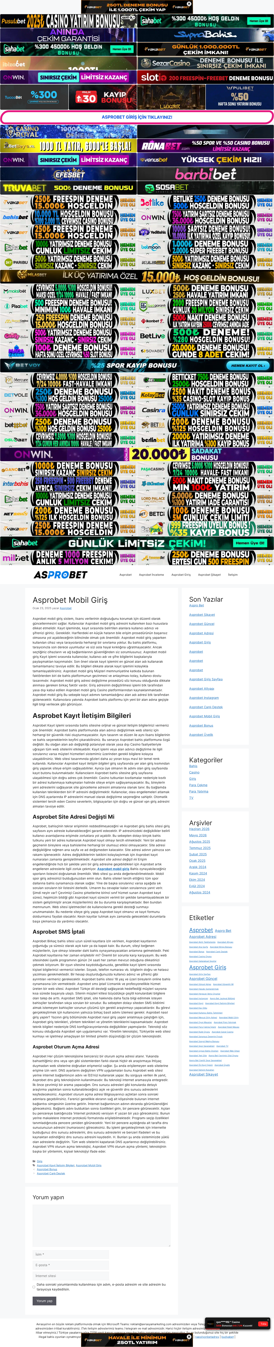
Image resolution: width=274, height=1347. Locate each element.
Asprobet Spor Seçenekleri (202, 1046)
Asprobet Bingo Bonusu (221, 947)
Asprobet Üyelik (201, 735)
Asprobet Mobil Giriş (89, 1165)
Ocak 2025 (197, 861)
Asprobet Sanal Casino (222, 1032)
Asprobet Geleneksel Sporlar (202, 961)
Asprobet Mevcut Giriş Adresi (203, 1017)
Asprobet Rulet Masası (228, 1027)
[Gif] (137, 276)
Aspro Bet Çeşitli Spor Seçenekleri (205, 1060)
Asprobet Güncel (201, 624)
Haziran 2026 (199, 829)
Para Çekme (198, 785)
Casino (194, 772)
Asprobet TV (222, 1046)
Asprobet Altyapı (201, 688)
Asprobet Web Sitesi (230, 1051)
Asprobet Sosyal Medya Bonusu (204, 1041)
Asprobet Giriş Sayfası (206, 679)
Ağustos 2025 (199, 842)
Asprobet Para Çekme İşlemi (202, 1027)
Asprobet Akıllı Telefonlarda (202, 942)
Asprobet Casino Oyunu (200, 956)
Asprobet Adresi (201, 633)
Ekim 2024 (197, 880)
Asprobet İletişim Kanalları (201, 1070)
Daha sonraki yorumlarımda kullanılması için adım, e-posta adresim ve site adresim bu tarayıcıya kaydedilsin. (101, 1287)
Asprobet (125, 574)
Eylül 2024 (197, 886)
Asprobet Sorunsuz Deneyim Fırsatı (206, 1036)
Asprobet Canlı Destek (51, 1173)
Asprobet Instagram (204, 698)
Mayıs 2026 (198, 835)
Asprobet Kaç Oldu (198, 1008)
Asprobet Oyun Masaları (200, 1022)
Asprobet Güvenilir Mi (223, 984)
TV (191, 798)
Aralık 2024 (197, 867)
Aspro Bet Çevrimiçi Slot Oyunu (223, 1055)
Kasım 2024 (198, 873)
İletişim (233, 574)
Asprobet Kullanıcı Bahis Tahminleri (206, 1013)
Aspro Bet (196, 605)
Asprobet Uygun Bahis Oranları (203, 1051)
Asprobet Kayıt (196, 1003)
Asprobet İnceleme (151, 574)
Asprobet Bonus (47, 1169)
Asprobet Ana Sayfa (198, 947)
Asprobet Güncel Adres (200, 984)
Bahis (193, 766)
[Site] (68, 202)
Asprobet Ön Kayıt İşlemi (201, 1065)
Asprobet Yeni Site (198, 1055)
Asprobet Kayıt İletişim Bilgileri (55, 1165)
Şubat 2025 (198, 854)
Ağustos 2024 (199, 892)
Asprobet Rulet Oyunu (199, 1032)
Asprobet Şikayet (209, 574)
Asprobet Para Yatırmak (225, 1022)
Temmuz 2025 (200, 848)
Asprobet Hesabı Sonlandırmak (204, 989)
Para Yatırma (198, 791)
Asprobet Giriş (181, 574)
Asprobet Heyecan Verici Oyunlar (204, 994)
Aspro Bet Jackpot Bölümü (222, 998)
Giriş (39, 1161)
